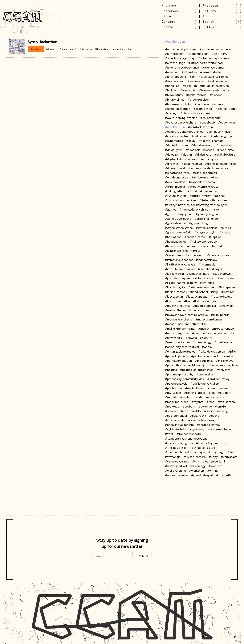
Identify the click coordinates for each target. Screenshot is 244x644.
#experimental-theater (204, 186)
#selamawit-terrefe (212, 406)
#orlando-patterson (211, 351)
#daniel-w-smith (202, 145)
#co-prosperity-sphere (180, 122)
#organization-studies (180, 351)
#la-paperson (227, 287)
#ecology (194, 168)
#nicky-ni (206, 337)
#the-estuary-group (107, 49)
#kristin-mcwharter (202, 287)
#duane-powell (175, 168)
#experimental (175, 186)
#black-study (174, 95)
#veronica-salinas (177, 461)
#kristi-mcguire (175, 287)
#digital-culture (224, 154)
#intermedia (207, 264)
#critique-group (221, 136)
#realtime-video (219, 392)
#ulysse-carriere (195, 456)
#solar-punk (198, 415)
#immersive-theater (179, 259)
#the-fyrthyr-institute (211, 443)
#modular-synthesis (178, 319)
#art (192, 76)
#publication (173, 388)
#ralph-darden (194, 388)
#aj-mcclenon (174, 53)
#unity (213, 456)
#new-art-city (224, 333)
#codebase (207, 122)
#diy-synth (214, 159)
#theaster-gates (203, 447)
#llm (187, 301)
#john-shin (172, 278)
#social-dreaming (216, 411)
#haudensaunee (176, 241)
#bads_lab (172, 85)
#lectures (227, 292)
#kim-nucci (207, 282)
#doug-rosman (192, 163)
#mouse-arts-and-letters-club (185, 324)
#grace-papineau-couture (213, 227)
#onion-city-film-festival (182, 347)
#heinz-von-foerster (204, 241)
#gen (216, 209)
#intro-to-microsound (180, 269)
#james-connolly (198, 273)
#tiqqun (199, 452)
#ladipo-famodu (176, 292)
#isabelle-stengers (211, 269)
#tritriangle (173, 456)
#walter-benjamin (214, 461)
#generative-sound (178, 218)
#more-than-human (208, 319)
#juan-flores (226, 278)
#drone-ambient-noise (220, 163)
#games (170, 209)
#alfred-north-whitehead (205, 63)
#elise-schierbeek (205, 172)
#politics (171, 369)
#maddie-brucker (204, 305)
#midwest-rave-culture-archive (186, 314)
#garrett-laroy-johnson (194, 209)
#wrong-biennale (176, 475)
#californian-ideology (208, 104)
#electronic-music (216, 168)
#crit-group (199, 136)
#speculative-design (202, 420)
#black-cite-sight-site (214, 90)
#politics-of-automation (197, 369)
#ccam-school (203, 108)
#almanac (171, 72)
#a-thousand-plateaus (180, 49)
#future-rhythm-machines (207, 195)
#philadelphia (204, 360)
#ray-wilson (173, 392)
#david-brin (224, 145)
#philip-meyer (225, 360)
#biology (171, 90)
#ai (228, 49)
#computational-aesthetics (184, 131)
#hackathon (66, 49)
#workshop (126, 49)
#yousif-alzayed (202, 475)
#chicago (171, 113)
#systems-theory (219, 429)
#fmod (192, 191)
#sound (214, 415)
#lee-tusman (174, 296)
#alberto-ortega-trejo (180, 58)
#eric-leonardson (176, 177)
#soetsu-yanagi (176, 415)
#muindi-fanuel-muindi (180, 328)
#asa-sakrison (174, 81)
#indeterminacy (206, 259)
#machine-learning (177, 305)
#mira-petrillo (220, 314)
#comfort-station (200, 127)
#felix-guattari (174, 191)
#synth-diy (196, 429)
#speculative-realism (179, 424)
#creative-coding (177, 136)
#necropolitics (201, 333)
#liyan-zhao (173, 301)
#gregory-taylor (206, 232)
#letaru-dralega (197, 296)
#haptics (215, 237)
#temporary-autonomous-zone (186, 438)
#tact (169, 434)
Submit (143, 556)
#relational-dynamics (209, 397)
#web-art (215, 466)
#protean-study (218, 379)
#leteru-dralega (221, 296)
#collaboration (83, 49)
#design (186, 154)
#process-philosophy (179, 374)
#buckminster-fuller (178, 104)
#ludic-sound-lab (204, 301)
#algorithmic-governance (182, 67)
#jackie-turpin (174, 273)
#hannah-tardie (195, 237)
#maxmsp (226, 305)
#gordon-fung (198, 223)
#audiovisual (195, 81)
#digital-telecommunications (184, 159)
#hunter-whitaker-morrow (182, 250)
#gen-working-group (179, 214)
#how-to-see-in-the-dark (204, 246)
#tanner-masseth (189, 434)
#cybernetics (174, 140)
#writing (212, 470)
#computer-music (218, 131)
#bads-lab (190, 85)
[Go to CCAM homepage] (22, 16)
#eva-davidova (175, 182)
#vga (195, 461)
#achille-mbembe (211, 49)
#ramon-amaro (217, 388)
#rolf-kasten (226, 402)
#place (233, 365)
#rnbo (210, 402)
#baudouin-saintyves (214, 85)
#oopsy (207, 347)
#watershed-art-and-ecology (185, 466)
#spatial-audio (175, 420)
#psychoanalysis (176, 383)
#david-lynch (173, 150)
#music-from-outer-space (216, 328)
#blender (215, 95)
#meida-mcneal (199, 310)
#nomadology (202, 342)
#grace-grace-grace (179, 227)
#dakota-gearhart (211, 140)
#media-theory (175, 310)
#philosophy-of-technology (206, 365)
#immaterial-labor (219, 255)
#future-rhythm (176, 195)
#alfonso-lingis (175, 63)
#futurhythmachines (213, 200)
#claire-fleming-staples (181, 117)
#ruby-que (172, 406)
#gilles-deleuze (175, 223)
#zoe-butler (224, 475)
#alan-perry (219, 53)
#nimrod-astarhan (177, 342)
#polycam (223, 369)
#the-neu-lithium (176, 447)
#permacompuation (178, 360)
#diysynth (52, 49)
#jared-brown (221, 273)
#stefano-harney (208, 424)
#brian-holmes (175, 99)
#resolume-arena (176, 402)
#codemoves (227, 122)
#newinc (191, 337)
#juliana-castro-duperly (181, 282)
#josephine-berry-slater (198, 278)
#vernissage (229, 456)
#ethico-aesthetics (204, 177)
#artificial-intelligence (214, 76)
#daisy (190, 140)
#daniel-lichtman (176, 145)
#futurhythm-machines (181, 200)
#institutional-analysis (180, 264)
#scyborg (188, 406)
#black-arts (188, 90)
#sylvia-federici (175, 429)
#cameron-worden (177, 108)
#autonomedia (217, 81)
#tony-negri (216, 452)
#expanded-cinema (202, 182)
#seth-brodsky (191, 411)
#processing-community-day (184, 379)
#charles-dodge (226, 108)
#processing (204, 374)
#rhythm (197, 402)
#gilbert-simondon (206, 218)
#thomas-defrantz (178, 452)
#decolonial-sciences (199, 150)
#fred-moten (209, 191)
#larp (214, 292)
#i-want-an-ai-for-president (184, 255)
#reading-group (194, 392)
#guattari (226, 232)
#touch (232, 452)
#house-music (174, 246)
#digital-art (203, 154)
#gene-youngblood (208, 214)
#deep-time (225, 150)
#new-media (173, 337)
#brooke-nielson (198, 99)
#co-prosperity (210, 117)
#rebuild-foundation (178, 397)
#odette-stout (224, 342)
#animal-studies (211, 72)
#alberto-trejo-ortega (214, 58)
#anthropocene (175, 76)
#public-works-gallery (205, 383)
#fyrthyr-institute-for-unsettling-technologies (196, 205)
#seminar (171, 411)
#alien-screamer (213, 67)
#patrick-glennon (176, 356)
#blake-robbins (196, 95)
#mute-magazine (177, 333)
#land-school (199, 292)
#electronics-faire (177, 172)
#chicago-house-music (196, 113)
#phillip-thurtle (175, 365)
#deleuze (171, 154)
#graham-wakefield (178, 232)
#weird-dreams (175, 470)
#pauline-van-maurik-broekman (212, 356)
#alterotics (189, 72)
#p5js (232, 351)
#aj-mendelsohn (197, 53)
